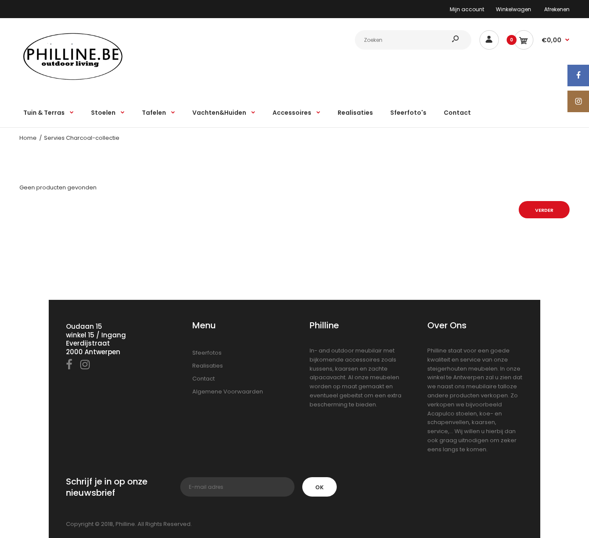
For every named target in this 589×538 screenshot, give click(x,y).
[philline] (73, 80)
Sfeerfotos (207, 353)
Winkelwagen (513, 9)
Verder (544, 210)
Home (28, 138)
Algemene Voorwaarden (227, 391)
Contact (203, 378)
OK (319, 487)
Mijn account (467, 9)
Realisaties (207, 366)
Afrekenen (557, 9)
